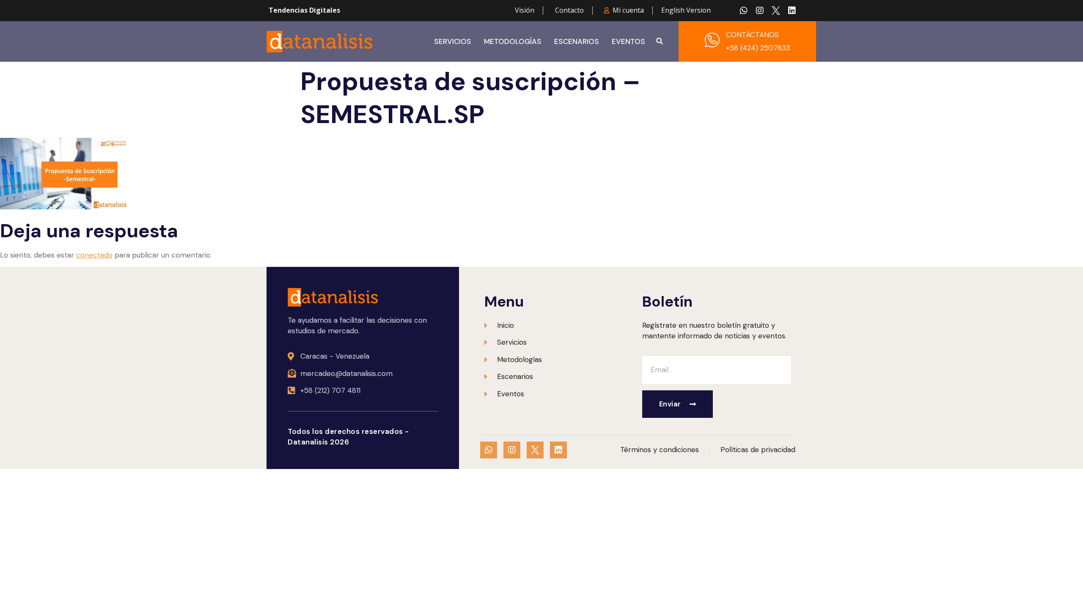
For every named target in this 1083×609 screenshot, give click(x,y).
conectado (94, 255)
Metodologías (513, 41)
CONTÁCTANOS (752, 34)
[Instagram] (760, 10)
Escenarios (576, 41)
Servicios (452, 41)
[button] (659, 41)
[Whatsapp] (743, 10)
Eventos (628, 41)
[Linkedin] (792, 10)
